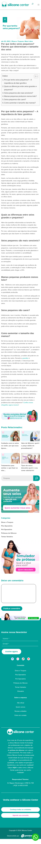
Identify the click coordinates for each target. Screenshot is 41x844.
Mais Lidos (29, 41)
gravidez (25, 358)
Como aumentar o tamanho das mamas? (20, 103)
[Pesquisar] (36, 478)
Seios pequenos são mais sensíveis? (18, 93)
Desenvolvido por (13, 836)
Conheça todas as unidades (20, 809)
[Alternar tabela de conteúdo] (35, 76)
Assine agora (11, 651)
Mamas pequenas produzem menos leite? (20, 96)
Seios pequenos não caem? (15, 99)
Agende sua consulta (21, 815)
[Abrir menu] (38, 4)
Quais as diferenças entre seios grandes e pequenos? (20, 88)
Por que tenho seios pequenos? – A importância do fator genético (18, 81)
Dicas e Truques (18, 41)
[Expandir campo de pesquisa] (33, 5)
